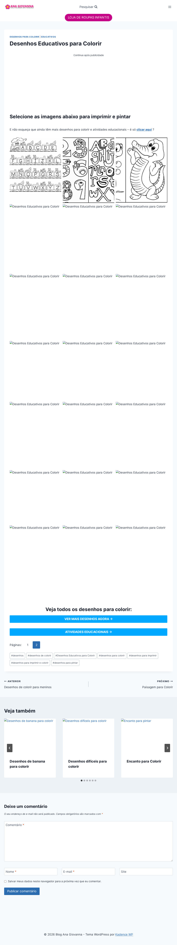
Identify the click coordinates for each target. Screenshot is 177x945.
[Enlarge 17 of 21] (109, 474)
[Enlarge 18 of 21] (163, 474)
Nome (11, 871)
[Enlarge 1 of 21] (56, 142)
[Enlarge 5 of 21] (109, 208)
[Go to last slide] (9, 748)
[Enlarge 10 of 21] (56, 345)
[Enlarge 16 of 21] (56, 474)
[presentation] (30, 736)
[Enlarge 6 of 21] (163, 208)
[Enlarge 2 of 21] (109, 142)
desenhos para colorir (112, 655)
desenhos (17, 655)
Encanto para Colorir (144, 761)
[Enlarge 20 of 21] (109, 530)
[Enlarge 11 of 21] (109, 345)
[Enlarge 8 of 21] (109, 278)
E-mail (68, 871)
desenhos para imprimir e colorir (29, 662)
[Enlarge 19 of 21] (56, 530)
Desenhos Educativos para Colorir (75, 655)
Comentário (15, 825)
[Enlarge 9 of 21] (163, 278)
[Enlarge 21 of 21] (163, 530)
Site (123, 871)
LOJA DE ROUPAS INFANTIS (88, 17)
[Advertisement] (88, 81)
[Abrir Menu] (169, 7)
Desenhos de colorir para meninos (28, 684)
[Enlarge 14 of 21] (109, 406)
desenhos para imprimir (143, 655)
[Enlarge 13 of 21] (56, 406)
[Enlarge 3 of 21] (163, 142)
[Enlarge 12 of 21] (163, 345)
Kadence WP (124, 934)
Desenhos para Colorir (24, 36)
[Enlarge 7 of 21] (56, 278)
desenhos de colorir (39, 655)
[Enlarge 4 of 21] (56, 208)
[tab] (81, 780)
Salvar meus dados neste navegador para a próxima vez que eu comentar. (54, 881)
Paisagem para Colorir (157, 684)
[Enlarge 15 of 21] (163, 406)
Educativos (48, 36)
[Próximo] (167, 748)
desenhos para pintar (65, 662)
